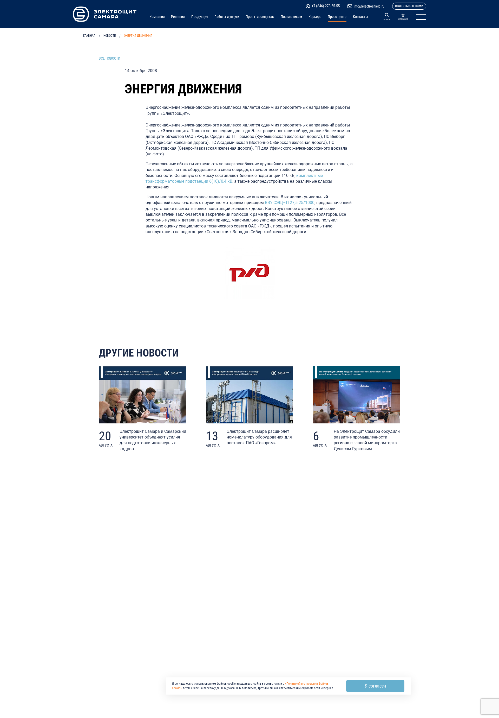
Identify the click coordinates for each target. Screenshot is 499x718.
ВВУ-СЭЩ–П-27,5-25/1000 (289, 202)
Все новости (109, 58)
